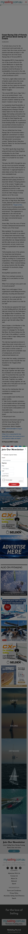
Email (3, 457)
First (3, 466)
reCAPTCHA (5, 476)
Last (3, 471)
